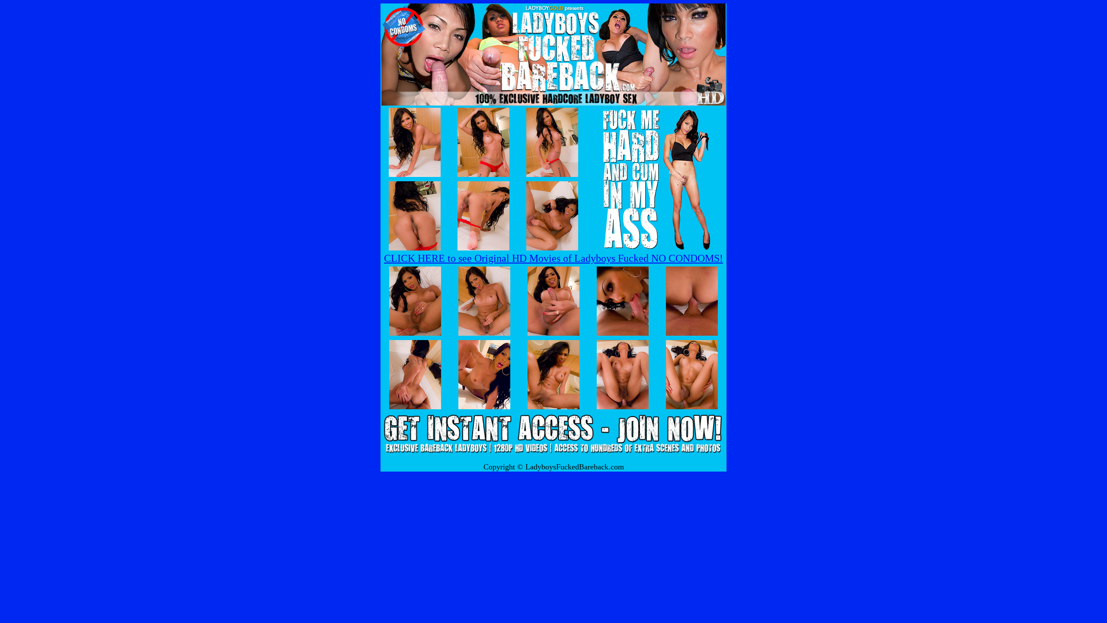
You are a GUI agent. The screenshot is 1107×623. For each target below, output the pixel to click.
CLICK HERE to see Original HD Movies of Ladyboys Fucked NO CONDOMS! (553, 258)
